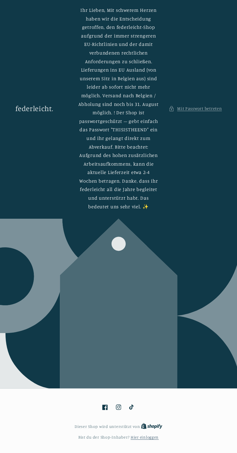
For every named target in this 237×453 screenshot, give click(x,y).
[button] (195, 108)
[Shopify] (151, 426)
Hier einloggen (145, 437)
